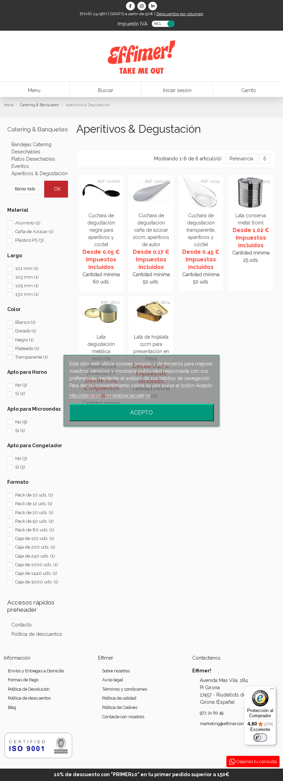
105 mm (27, 285)
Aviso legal (112, 679)
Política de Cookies (119, 707)
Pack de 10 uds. (34, 495)
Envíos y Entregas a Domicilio (36, 670)
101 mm (26, 268)
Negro (24, 339)
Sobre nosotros (116, 670)
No (21, 385)
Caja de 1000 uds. (36, 564)
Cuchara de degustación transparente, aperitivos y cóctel (201, 230)
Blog (12, 707)
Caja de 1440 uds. (36, 573)
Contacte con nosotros (123, 716)
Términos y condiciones (124, 689)
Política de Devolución (29, 689)
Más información (86, 395)
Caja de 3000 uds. (36, 581)
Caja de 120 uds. (34, 538)
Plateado (27, 348)
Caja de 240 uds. (35, 556)
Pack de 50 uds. (34, 521)
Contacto (21, 625)
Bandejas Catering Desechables (31, 148)
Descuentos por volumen (179, 13)
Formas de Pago (23, 679)
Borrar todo (25, 188)
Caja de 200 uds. (35, 547)
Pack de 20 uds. (34, 512)
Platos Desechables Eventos (33, 162)
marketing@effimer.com (222, 723)
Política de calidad (119, 698)
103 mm (27, 277)
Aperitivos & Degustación (39, 173)
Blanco (25, 322)
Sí (20, 393)
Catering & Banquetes (37, 129)
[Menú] (272, 690)
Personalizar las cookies (127, 395)
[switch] (260, 737)
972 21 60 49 (211, 712)
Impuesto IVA (132, 23)
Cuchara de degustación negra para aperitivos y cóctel (101, 230)
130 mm (27, 294)
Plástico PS (29, 240)
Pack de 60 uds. (34, 529)
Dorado (25, 330)
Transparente (31, 357)
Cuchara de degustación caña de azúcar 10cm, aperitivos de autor (151, 230)
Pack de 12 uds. (33, 503)
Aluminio (27, 223)
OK (57, 189)
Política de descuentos (36, 634)
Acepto (141, 412)
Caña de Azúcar (34, 231)
